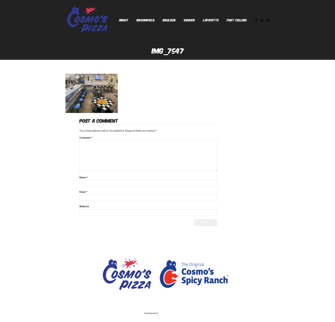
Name (83, 177)
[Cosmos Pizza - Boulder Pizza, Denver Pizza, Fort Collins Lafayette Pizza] (87, 19)
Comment (85, 137)
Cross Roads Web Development (175, 313)
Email (83, 192)
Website (84, 206)
